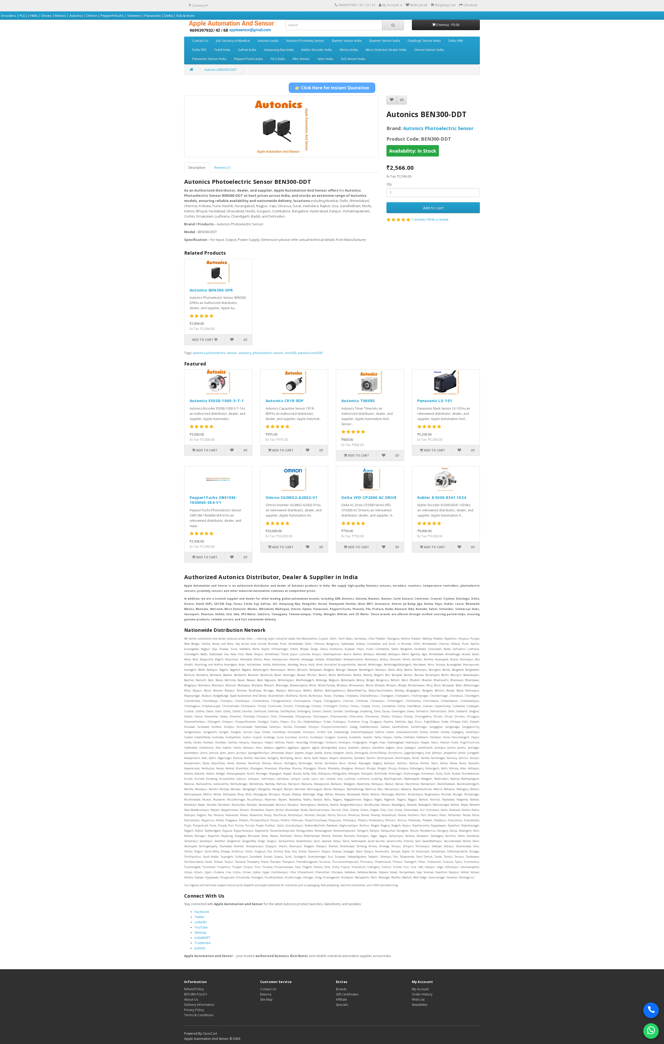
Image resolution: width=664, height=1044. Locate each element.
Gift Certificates (347, 994)
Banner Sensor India (347, 40)
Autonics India (268, 40)
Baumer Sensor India (384, 40)
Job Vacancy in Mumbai (233, 40)
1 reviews (418, 219)
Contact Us (200, 40)
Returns (265, 994)
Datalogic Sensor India (424, 40)
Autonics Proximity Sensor (305, 40)
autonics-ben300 (310, 353)
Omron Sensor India (429, 50)
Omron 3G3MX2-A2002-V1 (292, 497)
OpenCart (210, 1033)
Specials (342, 1004)
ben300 (290, 353)
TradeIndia (203, 943)
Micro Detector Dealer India (386, 50)
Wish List (418, 999)
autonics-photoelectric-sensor (215, 353)
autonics (245, 353)
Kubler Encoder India (316, 50)
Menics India (349, 50)
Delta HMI (455, 40)
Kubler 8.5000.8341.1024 (441, 497)
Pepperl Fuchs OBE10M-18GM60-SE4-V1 (213, 500)
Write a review (437, 219)
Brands (341, 989)
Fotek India (222, 50)
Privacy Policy (194, 1010)
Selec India (325, 59)
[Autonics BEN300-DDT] (281, 126)
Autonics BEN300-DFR (211, 290)
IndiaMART (202, 937)
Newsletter (420, 1004)
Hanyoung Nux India (279, 50)
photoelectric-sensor (268, 353)
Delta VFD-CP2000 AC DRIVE (369, 497)
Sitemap (200, 932)
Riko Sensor (301, 59)
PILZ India (278, 59)
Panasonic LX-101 (434, 400)
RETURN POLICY (195, 994)
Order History (422, 994)
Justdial (200, 948)
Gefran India (247, 50)
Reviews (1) (222, 167)
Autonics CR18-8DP (285, 400)
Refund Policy (194, 989)
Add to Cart (433, 207)
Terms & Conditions (198, 1015)
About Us (191, 999)
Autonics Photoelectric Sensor (438, 128)
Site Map (266, 999)
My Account (420, 989)
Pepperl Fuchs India (248, 59)
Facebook (202, 912)
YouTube (201, 927)
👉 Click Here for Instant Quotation (332, 88)
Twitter (200, 917)
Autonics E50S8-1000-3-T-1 (217, 400)
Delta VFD (199, 50)
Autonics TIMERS (358, 400)
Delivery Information (199, 1004)
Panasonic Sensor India (209, 59)
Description (196, 167)
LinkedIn (201, 922)
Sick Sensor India (353, 59)
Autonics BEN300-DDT (220, 69)
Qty (389, 184)
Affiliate (341, 999)
